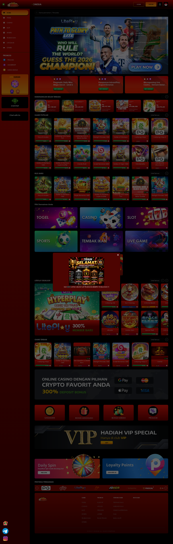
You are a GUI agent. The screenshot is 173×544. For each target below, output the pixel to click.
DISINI (69, 287)
